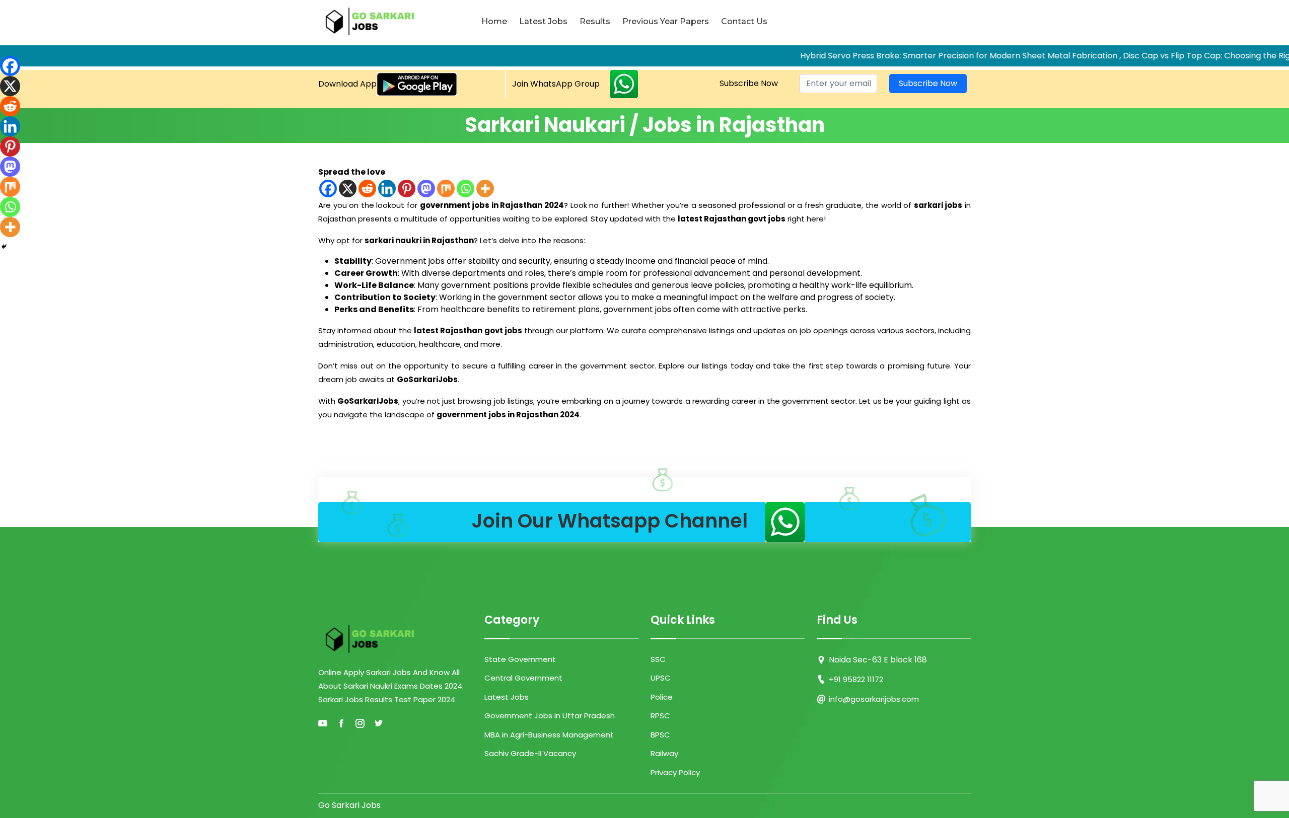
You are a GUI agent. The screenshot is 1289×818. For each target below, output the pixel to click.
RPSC (660, 715)
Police (662, 697)
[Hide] (4, 247)
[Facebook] (328, 188)
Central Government (523, 678)
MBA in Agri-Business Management (549, 734)
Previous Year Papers (665, 21)
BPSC (660, 734)
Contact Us (744, 21)
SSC (658, 659)
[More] (485, 188)
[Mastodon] (426, 188)
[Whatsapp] (465, 188)
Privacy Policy (675, 772)
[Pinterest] (406, 188)
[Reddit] (367, 188)
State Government (520, 659)
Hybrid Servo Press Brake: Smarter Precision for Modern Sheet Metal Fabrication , (929, 55)
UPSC (661, 678)
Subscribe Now (749, 83)
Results (595, 21)
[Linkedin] (387, 188)
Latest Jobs (543, 21)
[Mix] (446, 188)
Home (494, 21)
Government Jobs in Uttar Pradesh (549, 715)
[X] (347, 188)
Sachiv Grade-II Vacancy (530, 753)
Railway (664, 753)
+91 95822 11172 (856, 679)
